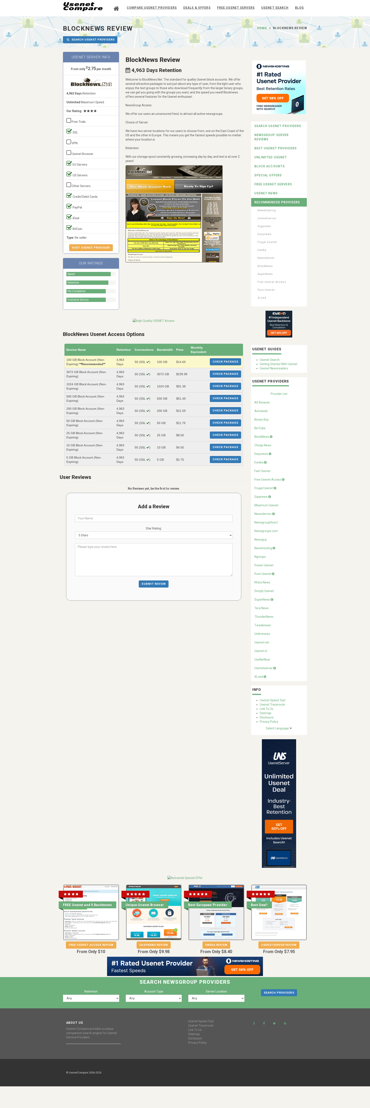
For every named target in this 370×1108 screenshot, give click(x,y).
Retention (91, 991)
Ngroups (260, 556)
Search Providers (279, 992)
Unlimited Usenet (270, 157)
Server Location (216, 991)
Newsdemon (266, 257)
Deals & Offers (197, 7)
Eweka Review (216, 944)
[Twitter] (274, 1023)
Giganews (264, 226)
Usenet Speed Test (272, 700)
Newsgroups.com (266, 531)
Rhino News (262, 582)
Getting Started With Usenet (278, 364)
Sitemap (265, 713)
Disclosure (267, 717)
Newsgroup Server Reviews (271, 137)
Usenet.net (261, 642)
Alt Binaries (262, 402)
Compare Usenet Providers (152, 7)
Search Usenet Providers (277, 126)
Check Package (225, 361)
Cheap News (262, 445)
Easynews (265, 234)
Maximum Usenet (266, 505)
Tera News (261, 608)
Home (262, 28)
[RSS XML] (285, 1023)
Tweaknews (262, 625)
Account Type (153, 991)
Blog (299, 7)
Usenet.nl (260, 651)
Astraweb (261, 411)
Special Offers (268, 175)
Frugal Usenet (267, 242)
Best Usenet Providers (275, 148)
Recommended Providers (277, 202)
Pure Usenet (266, 289)
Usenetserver (267, 218)
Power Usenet (263, 565)
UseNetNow (262, 659)
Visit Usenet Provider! (91, 247)
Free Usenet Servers (236, 7)
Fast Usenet (262, 471)
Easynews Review (153, 944)
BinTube (260, 428)
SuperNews (265, 274)
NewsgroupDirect (266, 522)
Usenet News (266, 193)
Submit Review (154, 583)
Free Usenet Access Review (91, 944)
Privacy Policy (269, 721)
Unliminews (262, 634)
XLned (262, 297)
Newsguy (260, 539)
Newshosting (267, 210)
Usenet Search (275, 7)
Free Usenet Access (272, 281)
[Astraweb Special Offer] (185, 877)
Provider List (279, 394)
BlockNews (265, 266)
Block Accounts (269, 166)
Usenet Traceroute (272, 704)
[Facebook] (264, 1023)
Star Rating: (154, 528)
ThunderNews (263, 616)
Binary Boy (261, 419)
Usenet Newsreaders (274, 368)
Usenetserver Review (279, 944)
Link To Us (266, 709)
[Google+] (254, 1023)
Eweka (262, 250)
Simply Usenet (264, 591)
